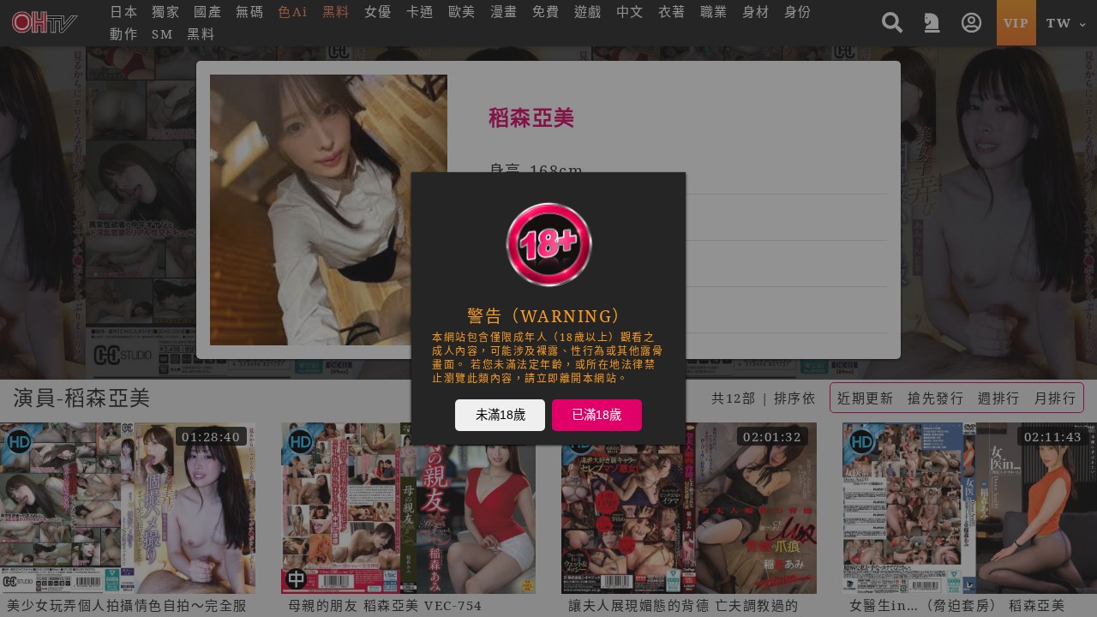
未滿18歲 (500, 414)
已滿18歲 (596, 414)
